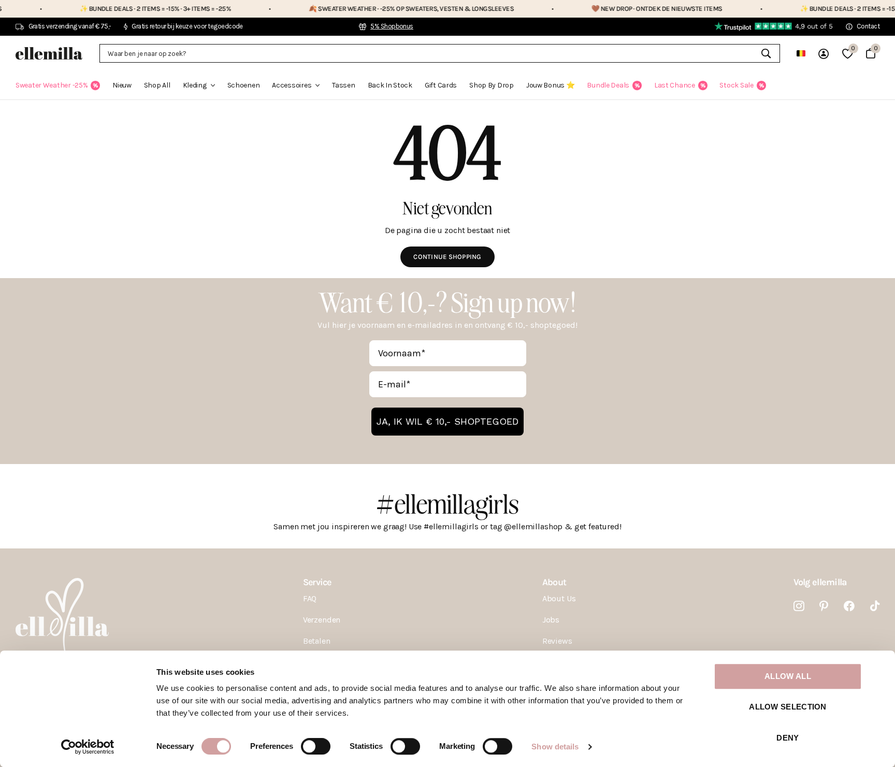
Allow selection (788, 707)
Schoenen (243, 85)
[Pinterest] (823, 606)
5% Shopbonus (391, 26)
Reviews (557, 641)
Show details (555, 746)
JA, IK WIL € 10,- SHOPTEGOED (447, 421)
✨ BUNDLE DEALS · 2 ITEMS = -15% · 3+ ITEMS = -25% (130, 8)
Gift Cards (441, 85)
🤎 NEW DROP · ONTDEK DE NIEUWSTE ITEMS (631, 8)
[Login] (823, 53)
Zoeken (766, 53)
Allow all (787, 676)
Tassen (343, 85)
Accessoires (291, 85)
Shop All (157, 85)
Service (317, 582)
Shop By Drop (491, 85)
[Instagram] (798, 606)
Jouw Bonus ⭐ (550, 85)
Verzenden (322, 620)
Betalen (316, 641)
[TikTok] (874, 606)
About (554, 582)
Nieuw (122, 85)
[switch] (315, 746)
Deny (787, 737)
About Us (559, 598)
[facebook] (849, 606)
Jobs (550, 620)
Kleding (195, 85)
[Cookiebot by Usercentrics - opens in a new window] (87, 747)
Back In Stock (390, 85)
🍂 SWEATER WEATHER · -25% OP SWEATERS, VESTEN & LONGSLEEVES (385, 8)
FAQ (310, 598)
